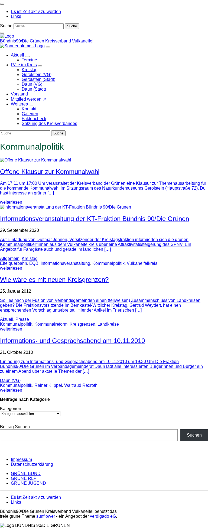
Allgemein (10, 258)
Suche (6, 26)
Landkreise (108, 324)
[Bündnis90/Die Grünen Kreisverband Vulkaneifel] (7, 36)
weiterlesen (11, 202)
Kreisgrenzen (82, 324)
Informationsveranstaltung (65, 263)
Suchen (194, 435)
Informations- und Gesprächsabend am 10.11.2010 (72, 340)
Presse (22, 319)
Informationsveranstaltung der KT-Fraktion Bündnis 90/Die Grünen (94, 218)
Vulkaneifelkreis (142, 263)
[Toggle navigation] (2, 4)
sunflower (45, 516)
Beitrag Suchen (15, 426)
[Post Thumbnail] (35, 160)
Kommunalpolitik (108, 263)
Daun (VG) (10, 380)
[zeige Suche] (2, 33)
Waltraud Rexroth (81, 385)
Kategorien (10, 408)
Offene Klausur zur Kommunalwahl (49, 171)
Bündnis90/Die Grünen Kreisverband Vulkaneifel (46, 41)
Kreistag (30, 258)
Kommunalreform (50, 324)
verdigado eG (103, 516)
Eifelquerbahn (13, 263)
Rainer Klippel (48, 385)
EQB (33, 263)
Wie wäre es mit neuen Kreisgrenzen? (54, 279)
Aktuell (6, 319)
